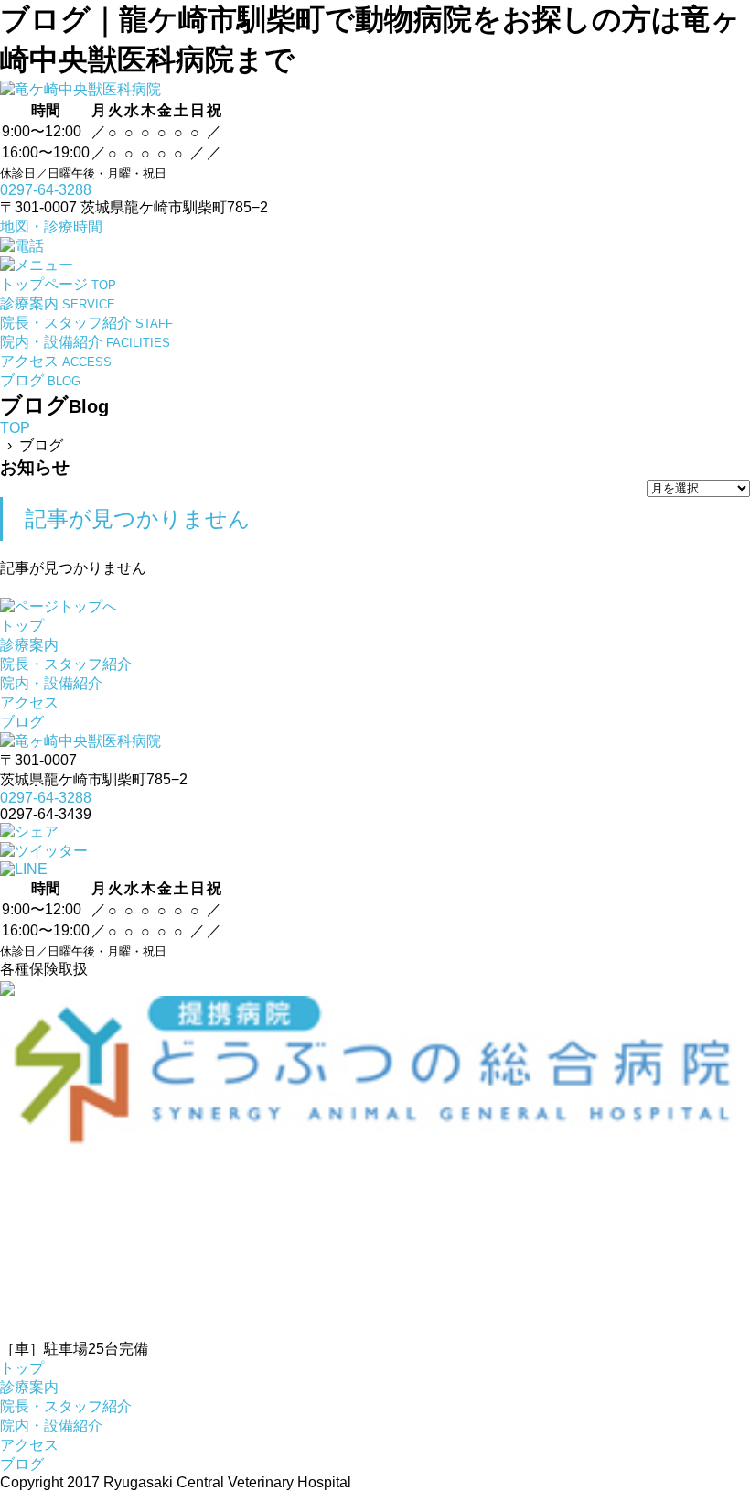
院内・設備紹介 (51, 683)
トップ (22, 625)
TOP (15, 428)
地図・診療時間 (51, 226)
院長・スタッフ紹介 (66, 664)
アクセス (29, 702)
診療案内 (29, 645)
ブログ (22, 721)
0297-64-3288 (45, 190)
